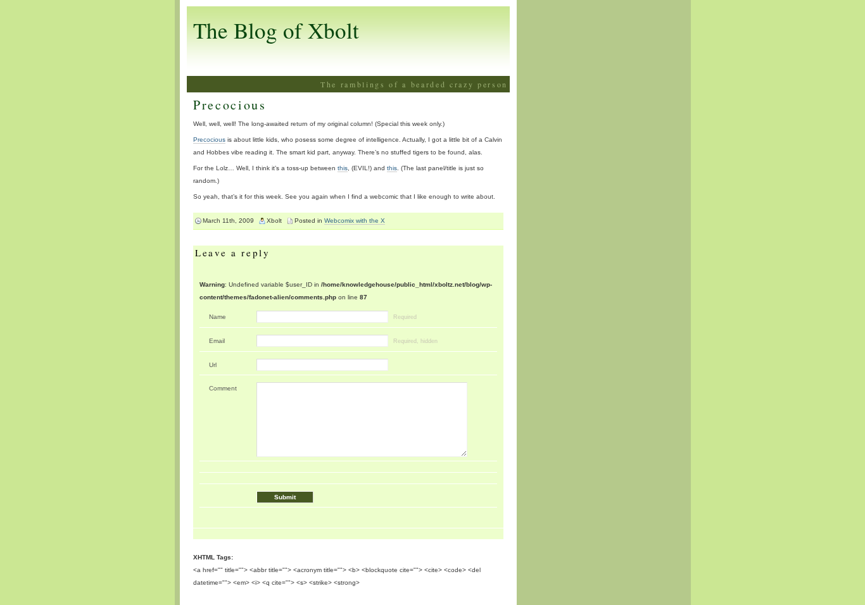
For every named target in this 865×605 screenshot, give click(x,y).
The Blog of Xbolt (276, 30)
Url (213, 364)
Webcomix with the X (354, 220)
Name (217, 316)
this (343, 168)
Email (217, 340)
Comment (223, 388)
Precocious (230, 104)
